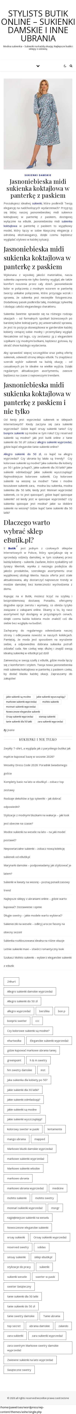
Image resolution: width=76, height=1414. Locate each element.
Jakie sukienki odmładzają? (23, 1099)
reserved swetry (18, 1247)
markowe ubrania (18, 1178)
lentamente (55, 1129)
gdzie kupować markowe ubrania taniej (31, 1050)
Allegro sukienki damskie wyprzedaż (30, 991)
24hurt (11, 981)
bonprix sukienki (14, 433)
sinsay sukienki (16, 1257)
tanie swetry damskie (20, 1316)
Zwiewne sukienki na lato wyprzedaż (30, 1360)
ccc (37, 1021)
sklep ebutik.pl (43, 1257)
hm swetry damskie (19, 1070)
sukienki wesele (17, 1277)
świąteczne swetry (19, 1370)
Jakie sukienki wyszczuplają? (51, 696)
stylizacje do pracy (19, 1267)
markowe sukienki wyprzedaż (21, 701)
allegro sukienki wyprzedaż (54, 442)
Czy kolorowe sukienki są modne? (28, 1031)
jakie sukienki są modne (18, 696)
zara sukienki (15, 1335)
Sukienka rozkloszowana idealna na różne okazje (34, 940)
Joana (11, 730)
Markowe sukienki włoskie (23, 1168)
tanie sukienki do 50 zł (21, 1306)
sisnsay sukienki (47, 716)
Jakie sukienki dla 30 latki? (23, 1090)
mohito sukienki (50, 701)
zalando (63, 1326)
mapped (39, 1139)
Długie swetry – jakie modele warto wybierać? (33, 915)
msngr (55, 1208)
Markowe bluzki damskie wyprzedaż (30, 1149)
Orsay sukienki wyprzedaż (19, 716)
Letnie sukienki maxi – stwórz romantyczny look (34, 949)
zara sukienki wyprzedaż (50, 721)
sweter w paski (45, 1277)
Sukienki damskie (38, 175)
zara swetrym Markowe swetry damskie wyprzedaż (32, 1348)
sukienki (37, 203)
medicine (58, 1188)
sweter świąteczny (19, 1286)
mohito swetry (44, 1198)
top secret (14, 1326)
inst (43, 1070)
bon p (61, 1011)
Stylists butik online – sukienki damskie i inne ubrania (38, 25)
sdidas (41, 1247)
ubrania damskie (39, 1326)
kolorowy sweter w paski (23, 1129)
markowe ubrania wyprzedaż (25, 1188)
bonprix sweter (17, 1021)
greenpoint (14, 1060)
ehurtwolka (14, 1040)
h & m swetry (38, 1060)
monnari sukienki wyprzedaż (21, 706)
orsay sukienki (16, 1237)
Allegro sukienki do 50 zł (22, 454)
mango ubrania (16, 1139)
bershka (44, 1011)
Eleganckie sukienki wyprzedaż (49, 1040)
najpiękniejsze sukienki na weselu (28, 1217)
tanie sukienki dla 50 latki (19, 721)
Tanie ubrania (51, 1316)
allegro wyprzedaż (19, 1011)
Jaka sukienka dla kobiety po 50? (27, 1080)
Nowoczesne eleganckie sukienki (23, 711)
